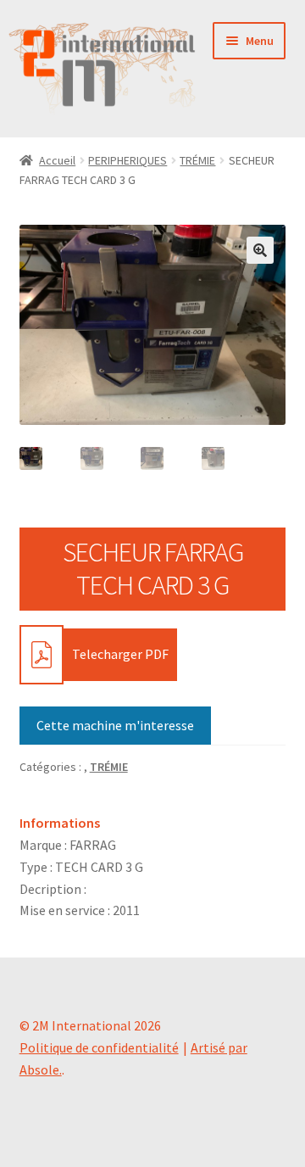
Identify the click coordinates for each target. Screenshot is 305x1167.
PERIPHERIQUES (127, 160)
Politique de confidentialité (99, 1047)
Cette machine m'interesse (115, 725)
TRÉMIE (197, 160)
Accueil (57, 160)
